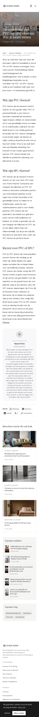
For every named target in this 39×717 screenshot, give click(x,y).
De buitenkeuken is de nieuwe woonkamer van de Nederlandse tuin (21, 569)
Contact (6, 692)
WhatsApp (15, 409)
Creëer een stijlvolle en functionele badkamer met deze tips (20, 592)
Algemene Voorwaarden (11, 699)
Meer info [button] (21, 707)
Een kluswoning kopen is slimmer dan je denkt (20, 558)
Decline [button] (7, 713)
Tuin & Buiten (7, 674)
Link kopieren (28, 413)
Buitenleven (27, 613)
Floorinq (6, 322)
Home (4, 53)
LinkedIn (9, 413)
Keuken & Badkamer (10, 682)
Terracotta (9, 617)
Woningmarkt (20, 617)
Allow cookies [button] (19, 713)
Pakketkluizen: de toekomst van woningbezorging (21, 547)
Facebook (28, 409)
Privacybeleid (7, 696)
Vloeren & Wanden (15, 53)
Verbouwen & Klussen (10, 670)
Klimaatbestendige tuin (13, 613)
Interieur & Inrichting (10, 666)
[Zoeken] (35, 6)
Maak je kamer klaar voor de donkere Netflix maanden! (20, 580)
